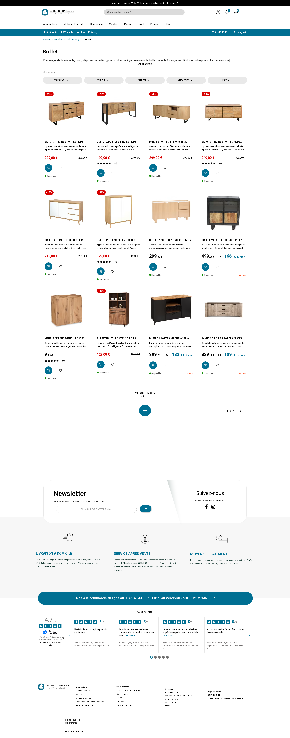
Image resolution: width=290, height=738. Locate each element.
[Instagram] (213, 507)
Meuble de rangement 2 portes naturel (64, 338)
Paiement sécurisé (84, 705)
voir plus (130, 635)
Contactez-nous (83, 691)
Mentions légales (83, 698)
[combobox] (142, 12)
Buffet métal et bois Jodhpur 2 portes (222, 240)
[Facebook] (206, 506)
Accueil (46, 39)
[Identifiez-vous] (218, 12)
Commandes (122, 694)
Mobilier (58, 39)
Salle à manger (73, 39)
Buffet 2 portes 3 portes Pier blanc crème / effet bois (64, 240)
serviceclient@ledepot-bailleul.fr (230, 698)
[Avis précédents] (69, 635)
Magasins (80, 694)
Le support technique (75, 731)
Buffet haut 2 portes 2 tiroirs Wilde (116, 338)
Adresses (120, 702)
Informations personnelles (128, 690)
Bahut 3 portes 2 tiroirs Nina (168, 141)
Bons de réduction (124, 705)
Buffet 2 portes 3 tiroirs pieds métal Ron (116, 141)
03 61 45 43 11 (214, 695)
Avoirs (119, 698)
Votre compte (122, 687)
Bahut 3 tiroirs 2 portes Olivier (222, 338)
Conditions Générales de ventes (90, 702)
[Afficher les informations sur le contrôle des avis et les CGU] (63, 637)
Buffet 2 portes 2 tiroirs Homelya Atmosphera (170, 240)
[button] (145, 63)
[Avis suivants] (249, 635)
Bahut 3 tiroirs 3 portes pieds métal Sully (221, 141)
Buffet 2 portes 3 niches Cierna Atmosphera (169, 338)
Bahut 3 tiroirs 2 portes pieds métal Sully (64, 141)
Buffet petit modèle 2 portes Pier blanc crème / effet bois (116, 240)
